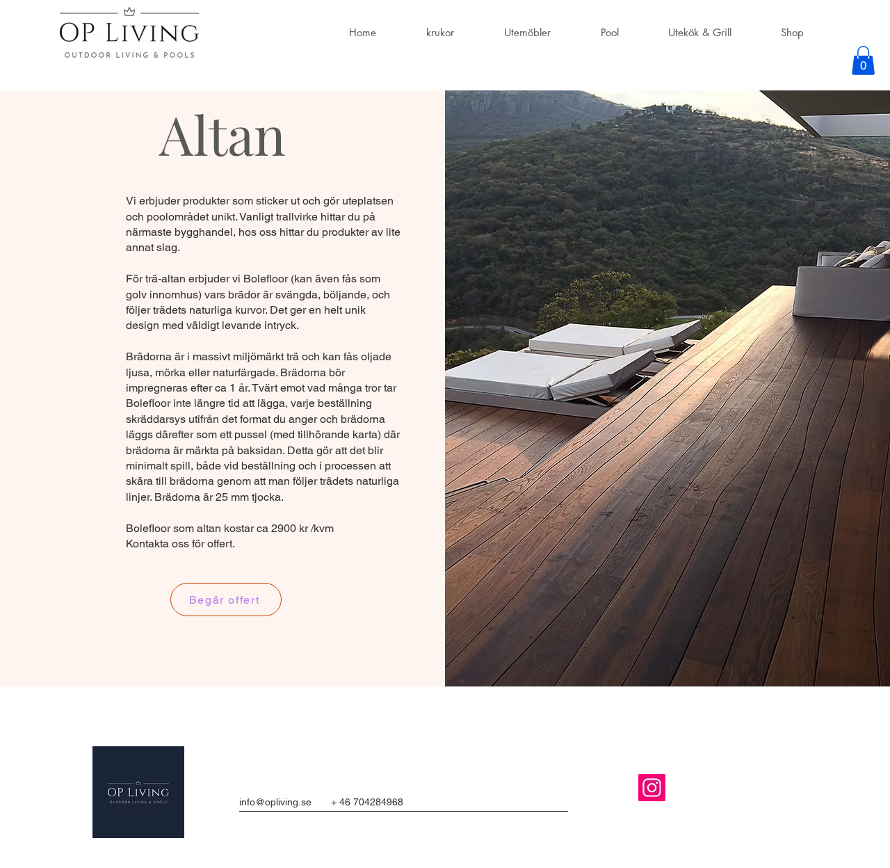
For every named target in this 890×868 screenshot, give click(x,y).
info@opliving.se (275, 801)
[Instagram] (651, 787)
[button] (863, 60)
